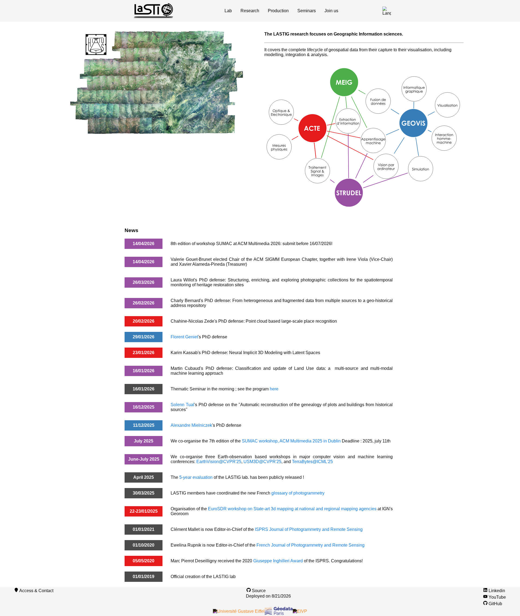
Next (259, 82)
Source (259, 590)
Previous (52, 82)
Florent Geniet (184, 337)
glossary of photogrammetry (297, 493)
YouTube (496, 597)
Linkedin (496, 590)
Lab (228, 10)
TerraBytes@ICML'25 (312, 461)
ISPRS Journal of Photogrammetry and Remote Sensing (309, 529)
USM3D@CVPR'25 (262, 461)
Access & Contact (36, 590)
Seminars (306, 10)
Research (249, 10)
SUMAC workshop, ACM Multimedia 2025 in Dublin (291, 441)
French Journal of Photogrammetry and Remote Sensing (310, 545)
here (274, 389)
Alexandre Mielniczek (191, 425)
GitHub (494, 603)
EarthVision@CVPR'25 (218, 461)
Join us (331, 10)
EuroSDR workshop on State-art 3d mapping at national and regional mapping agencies (293, 508)
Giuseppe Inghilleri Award (278, 561)
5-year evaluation (196, 477)
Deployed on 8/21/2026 (268, 596)
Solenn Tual (182, 404)
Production (278, 10)
